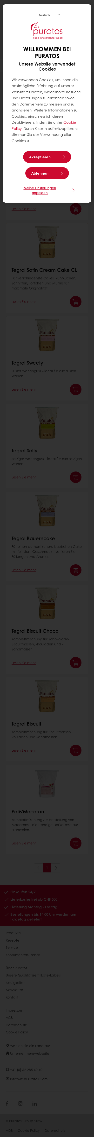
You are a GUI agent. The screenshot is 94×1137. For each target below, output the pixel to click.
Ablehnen (39, 173)
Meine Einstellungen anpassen (40, 190)
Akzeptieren (40, 157)
